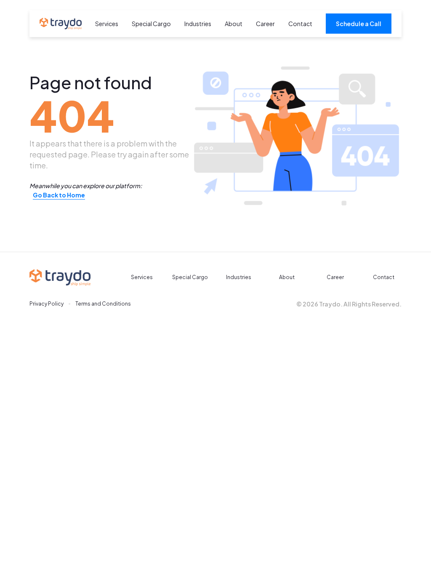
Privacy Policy (46, 304)
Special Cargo (151, 23)
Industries (197, 23)
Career (265, 23)
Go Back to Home (59, 195)
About (233, 23)
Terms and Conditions (103, 304)
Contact (300, 23)
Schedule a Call (358, 23)
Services (106, 23)
